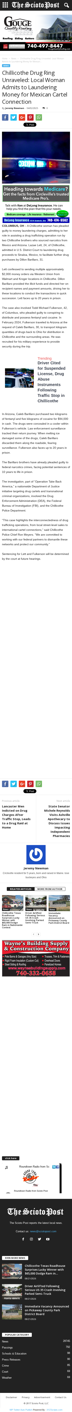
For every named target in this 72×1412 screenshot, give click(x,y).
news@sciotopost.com (43, 1231)
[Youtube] (48, 1239)
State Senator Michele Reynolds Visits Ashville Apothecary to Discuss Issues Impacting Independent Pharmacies (57, 821)
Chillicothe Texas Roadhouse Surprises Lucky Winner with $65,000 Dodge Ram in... (45, 1269)
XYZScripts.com (54, 1410)
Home (4, 58)
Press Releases (11, 1359)
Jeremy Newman (14, 108)
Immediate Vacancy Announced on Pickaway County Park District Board (59, 918)
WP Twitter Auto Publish (21, 1410)
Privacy (26, 1397)
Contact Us (60, 1397)
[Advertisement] (36, 603)
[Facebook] (24, 1239)
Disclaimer (11, 1397)
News (13, 58)
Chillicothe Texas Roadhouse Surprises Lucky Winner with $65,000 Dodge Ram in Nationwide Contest (12, 920)
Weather (7, 1377)
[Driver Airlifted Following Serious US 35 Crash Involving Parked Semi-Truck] (36, 903)
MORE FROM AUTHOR (49, 888)
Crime (5, 1365)
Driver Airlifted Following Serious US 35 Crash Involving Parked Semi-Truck (35, 917)
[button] (65, 5)
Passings (7, 1347)
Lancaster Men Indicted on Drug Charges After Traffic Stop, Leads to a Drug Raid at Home (16, 816)
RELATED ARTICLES (20, 888)
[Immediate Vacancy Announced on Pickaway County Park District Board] (59, 903)
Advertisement (42, 1397)
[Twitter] (40, 1239)
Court (5, 1371)
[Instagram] (32, 1239)
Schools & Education (14, 1353)
